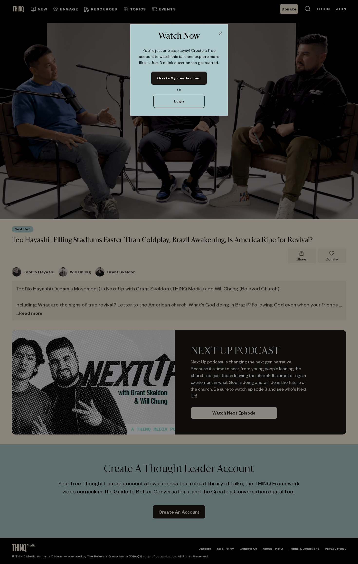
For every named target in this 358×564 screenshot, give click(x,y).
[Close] (220, 34)
